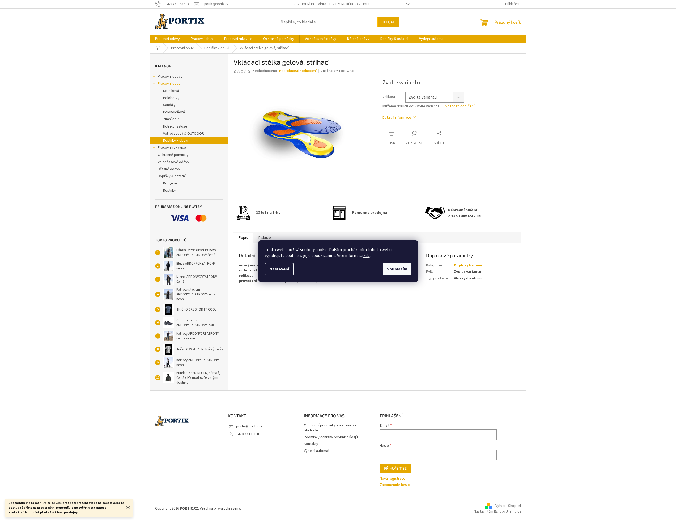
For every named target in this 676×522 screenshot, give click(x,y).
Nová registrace (392, 478)
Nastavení (279, 269)
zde (366, 255)
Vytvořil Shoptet (508, 505)
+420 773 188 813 (249, 434)
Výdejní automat (316, 450)
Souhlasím (397, 269)
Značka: (338, 71)
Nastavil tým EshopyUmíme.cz (497, 511)
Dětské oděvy (169, 169)
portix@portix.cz (249, 426)
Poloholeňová (174, 112)
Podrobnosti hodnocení (298, 71)
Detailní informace (396, 117)
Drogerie (170, 183)
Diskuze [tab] (264, 237)
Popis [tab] (243, 237)
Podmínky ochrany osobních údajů (331, 437)
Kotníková (171, 91)
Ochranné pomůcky (173, 155)
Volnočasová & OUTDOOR (183, 133)
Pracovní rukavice (172, 147)
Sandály (169, 105)
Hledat (388, 22)
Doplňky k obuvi (175, 140)
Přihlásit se (395, 468)
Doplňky (169, 190)
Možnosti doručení (459, 106)
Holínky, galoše (175, 126)
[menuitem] (167, 39)
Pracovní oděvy (170, 76)
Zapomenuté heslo (395, 484)
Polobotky (171, 98)
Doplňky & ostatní (172, 176)
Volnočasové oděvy (173, 162)
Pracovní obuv (169, 83)
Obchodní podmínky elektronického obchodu (332, 4)
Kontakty (311, 444)
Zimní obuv (171, 119)
